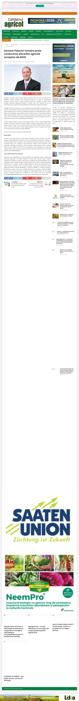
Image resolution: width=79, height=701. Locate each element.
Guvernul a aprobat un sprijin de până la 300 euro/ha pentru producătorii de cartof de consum (67, 163)
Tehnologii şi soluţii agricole (54, 34)
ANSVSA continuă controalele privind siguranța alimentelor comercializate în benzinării (64, 101)
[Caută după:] (67, 40)
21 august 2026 (64, 139)
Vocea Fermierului (48, 31)
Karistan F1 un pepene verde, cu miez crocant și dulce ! (66, 251)
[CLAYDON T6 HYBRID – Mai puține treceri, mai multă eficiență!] (15, 658)
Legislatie (5, 37)
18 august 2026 (60, 245)
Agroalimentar (17, 34)
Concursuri (23, 37)
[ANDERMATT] (39, 611)
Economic (23, 31)
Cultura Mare (6, 34)
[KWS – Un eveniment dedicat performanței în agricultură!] (56, 174)
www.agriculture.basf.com (14, 174)
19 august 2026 (64, 217)
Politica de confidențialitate (46, 3)
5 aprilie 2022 (9, 61)
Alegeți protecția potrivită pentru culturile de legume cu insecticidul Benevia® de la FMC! (66, 145)
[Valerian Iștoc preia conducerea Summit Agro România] (56, 196)
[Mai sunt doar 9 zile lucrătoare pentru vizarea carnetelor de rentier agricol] (56, 205)
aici (30, 132)
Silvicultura (67, 34)
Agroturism (14, 37)
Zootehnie (68, 31)
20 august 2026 (64, 177)
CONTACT (30, 37)
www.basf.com (16, 150)
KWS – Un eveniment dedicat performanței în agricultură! (66, 174)
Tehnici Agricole (35, 34)
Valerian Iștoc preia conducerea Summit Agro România (67, 196)
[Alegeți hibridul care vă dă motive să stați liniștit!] (55, 154)
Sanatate (25, 34)
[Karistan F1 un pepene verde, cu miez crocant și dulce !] (56, 307)
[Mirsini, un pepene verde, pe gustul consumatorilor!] (56, 137)
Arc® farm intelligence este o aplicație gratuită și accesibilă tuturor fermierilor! (65, 224)
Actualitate (15, 31)
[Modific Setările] (77, 4)
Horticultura (59, 31)
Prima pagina (6, 31)
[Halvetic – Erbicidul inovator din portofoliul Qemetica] (54, 233)
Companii (31, 31)
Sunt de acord (39, 5)
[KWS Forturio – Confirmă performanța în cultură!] (56, 216)
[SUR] (39, 549)
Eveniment (38, 31)
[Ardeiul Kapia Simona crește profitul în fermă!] (56, 129)
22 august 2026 (57, 105)
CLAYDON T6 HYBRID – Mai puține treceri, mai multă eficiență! (14, 678)
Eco (43, 34)
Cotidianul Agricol (18, 61)
